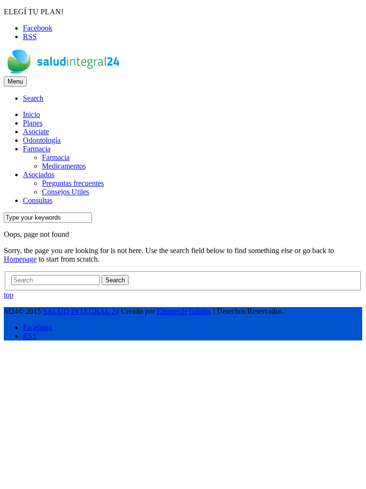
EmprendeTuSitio (183, 311)
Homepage (20, 259)
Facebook (37, 28)
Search (115, 280)
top (8, 295)
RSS (30, 36)
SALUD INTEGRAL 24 (81, 311)
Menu (15, 81)
